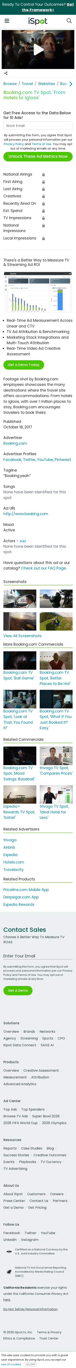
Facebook (12, 459)
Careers (57, 1194)
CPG (61, 1038)
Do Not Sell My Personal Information (30, 1309)
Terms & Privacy (49, 1332)
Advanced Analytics (19, 1084)
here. (7, 1300)
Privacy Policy (14, 144)
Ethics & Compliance (19, 1338)
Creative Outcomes (50, 1155)
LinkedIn (10, 1239)
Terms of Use (41, 144)
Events (9, 1161)
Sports (47, 1038)
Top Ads (10, 1109)
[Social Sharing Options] (6, 73)
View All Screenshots (22, 635)
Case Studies (31, 1148)
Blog (50, 1148)
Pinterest (63, 459)
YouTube (45, 459)
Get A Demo (18, 990)
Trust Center (48, 1338)
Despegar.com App (21, 897)
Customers (36, 1194)
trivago (9, 840)
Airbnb (9, 847)
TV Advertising (15, 1168)
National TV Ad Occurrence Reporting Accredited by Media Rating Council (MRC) (40, 1271)
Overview (11, 1031)
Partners (60, 1200)
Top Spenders (33, 1109)
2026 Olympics (54, 1123)
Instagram (29, 1239)
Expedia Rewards (18, 904)
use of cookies (11, 1364)
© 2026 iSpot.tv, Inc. (18, 1332)
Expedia (10, 854)
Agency (9, 1038)
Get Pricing (37, 1207)
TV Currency (51, 1161)
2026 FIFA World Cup (20, 1123)
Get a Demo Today (23, 364)
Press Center (14, 1200)
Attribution (40, 1077)
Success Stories (16, 1155)
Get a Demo (13, 1207)
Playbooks (27, 1161)
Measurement (15, 1077)
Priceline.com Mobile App (26, 889)
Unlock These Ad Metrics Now (38, 156)
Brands (29, 1031)
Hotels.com (13, 862)
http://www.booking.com (25, 513)
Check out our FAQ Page (43, 568)
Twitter (29, 459)
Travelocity (13, 869)
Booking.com (15, 443)
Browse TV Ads (15, 1116)
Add (23, 541)
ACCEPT (30, 1364)
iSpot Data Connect (19, 1045)
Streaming (29, 1038)
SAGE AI (47, 1045)
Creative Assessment (41, 1070)
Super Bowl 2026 (46, 1116)
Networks (47, 1031)
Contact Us (39, 1200)
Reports (10, 1148)
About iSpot (13, 1194)
